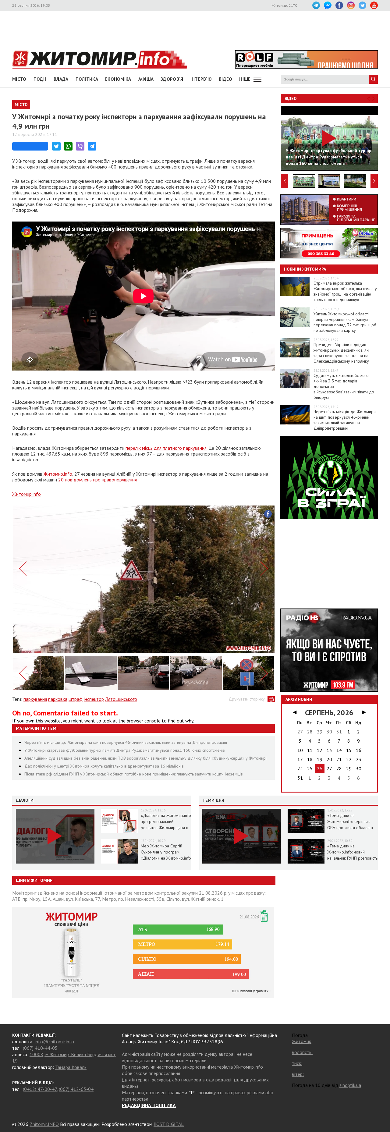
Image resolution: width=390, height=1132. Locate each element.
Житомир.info (58, 474)
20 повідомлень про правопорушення (97, 480)
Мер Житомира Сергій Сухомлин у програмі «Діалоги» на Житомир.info (166, 852)
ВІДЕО (225, 79)
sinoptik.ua (350, 1085)
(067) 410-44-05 (40, 1048)
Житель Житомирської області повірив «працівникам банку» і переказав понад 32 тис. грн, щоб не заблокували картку (345, 322)
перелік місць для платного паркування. (165, 448)
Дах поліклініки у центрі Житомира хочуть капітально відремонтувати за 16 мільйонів (104, 766)
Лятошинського (121, 699)
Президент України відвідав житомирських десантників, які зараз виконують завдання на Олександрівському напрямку (341, 353)
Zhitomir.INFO (44, 1124)
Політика (87, 79)
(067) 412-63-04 (76, 1089)
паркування (35, 699)
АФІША (146, 79)
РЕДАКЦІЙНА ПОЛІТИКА (149, 1105)
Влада (61, 79)
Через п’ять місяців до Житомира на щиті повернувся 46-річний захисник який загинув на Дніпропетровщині (125, 742)
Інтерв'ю (201, 79)
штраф (76, 699)
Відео (291, 98)
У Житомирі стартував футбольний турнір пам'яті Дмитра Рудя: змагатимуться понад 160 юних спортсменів (124, 750)
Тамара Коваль (71, 1067)
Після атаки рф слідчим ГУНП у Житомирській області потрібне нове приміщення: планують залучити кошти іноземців (133, 774)
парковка (57, 699)
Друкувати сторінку (247, 699)
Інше (244, 79)
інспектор (94, 699)
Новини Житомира (305, 269)
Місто (19, 79)
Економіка (118, 79)
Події (40, 79)
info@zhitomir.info (54, 1041)
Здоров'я (172, 79)
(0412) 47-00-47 (40, 1089)
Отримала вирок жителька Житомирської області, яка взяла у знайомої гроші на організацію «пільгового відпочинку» (345, 291)
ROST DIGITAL (169, 1124)
